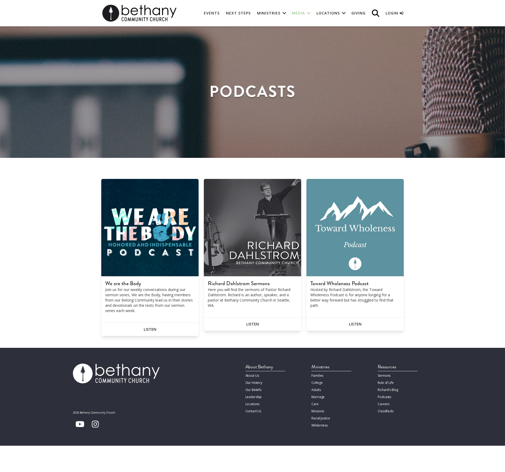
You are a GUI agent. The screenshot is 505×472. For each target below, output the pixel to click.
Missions (317, 411)
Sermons (384, 375)
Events (212, 13)
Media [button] (298, 13)
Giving (358, 13)
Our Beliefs (253, 390)
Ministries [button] (268, 13)
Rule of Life (385, 382)
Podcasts (384, 397)
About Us (252, 375)
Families (317, 375)
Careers (383, 404)
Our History (253, 382)
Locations (252, 404)
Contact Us (253, 411)
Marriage (318, 397)
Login (393, 13)
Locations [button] (328, 13)
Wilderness (319, 425)
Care (314, 404)
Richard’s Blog (388, 390)
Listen (150, 329)
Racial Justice (320, 418)
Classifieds (385, 411)
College (316, 382)
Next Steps (238, 13)
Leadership (253, 397)
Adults (316, 390)
